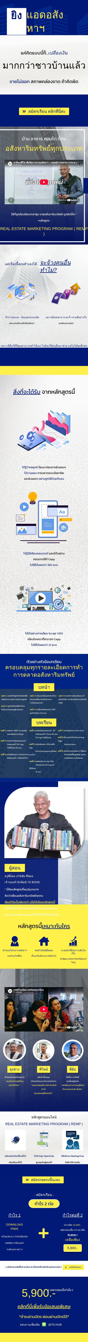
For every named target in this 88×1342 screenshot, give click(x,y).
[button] (44, 687)
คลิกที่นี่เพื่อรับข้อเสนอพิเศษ (44, 1306)
